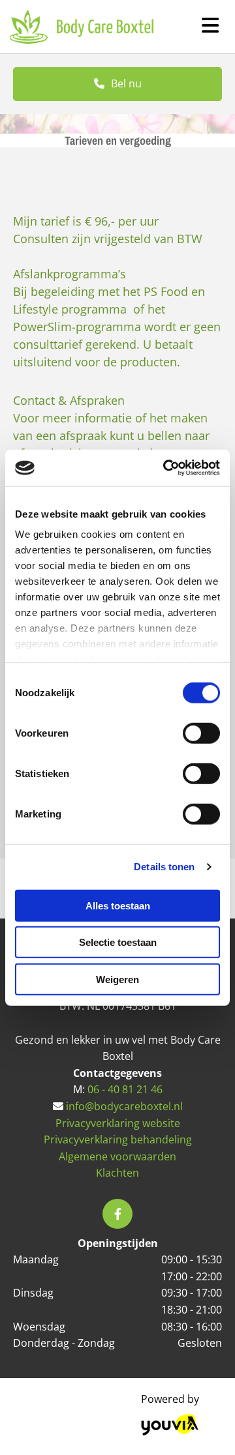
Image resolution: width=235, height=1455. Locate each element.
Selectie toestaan (118, 942)
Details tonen (164, 866)
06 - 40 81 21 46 (125, 1089)
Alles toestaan (118, 905)
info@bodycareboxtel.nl (124, 1106)
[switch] (201, 732)
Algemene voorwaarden (117, 1156)
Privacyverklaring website (117, 1123)
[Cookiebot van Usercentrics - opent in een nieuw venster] (166, 468)
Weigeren (117, 978)
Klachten (117, 1173)
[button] (117, 84)
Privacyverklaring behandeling (118, 1139)
